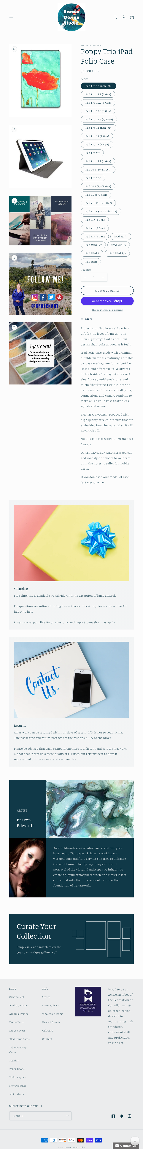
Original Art (16, 996)
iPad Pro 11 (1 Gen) (97, 144)
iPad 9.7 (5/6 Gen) (96, 194)
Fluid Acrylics (17, 1077)
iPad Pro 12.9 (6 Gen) (98, 94)
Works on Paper (19, 1005)
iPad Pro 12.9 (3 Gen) (98, 110)
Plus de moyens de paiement (107, 309)
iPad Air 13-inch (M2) (98, 203)
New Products (17, 1085)
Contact (47, 1038)
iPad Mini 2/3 (117, 253)
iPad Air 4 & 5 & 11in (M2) (101, 211)
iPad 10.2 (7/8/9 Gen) (98, 186)
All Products (16, 1094)
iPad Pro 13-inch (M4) (98, 85)
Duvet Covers (17, 1030)
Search (46, 996)
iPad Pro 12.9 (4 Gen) (98, 161)
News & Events (51, 1022)
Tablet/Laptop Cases (18, 1050)
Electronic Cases (19, 1038)
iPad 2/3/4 (120, 236)
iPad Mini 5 (118, 244)
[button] (11, 17)
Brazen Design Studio (75, 1147)
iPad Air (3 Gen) (95, 219)
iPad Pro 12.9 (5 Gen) (98, 102)
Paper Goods (17, 1068)
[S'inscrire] (67, 1115)
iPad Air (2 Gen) (95, 228)
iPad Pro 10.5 (93, 177)
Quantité (86, 269)
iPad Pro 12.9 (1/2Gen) (99, 119)
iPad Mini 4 (92, 253)
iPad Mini (91, 261)
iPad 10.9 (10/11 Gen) (98, 169)
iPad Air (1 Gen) (95, 236)
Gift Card (47, 1030)
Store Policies (50, 1005)
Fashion (14, 1060)
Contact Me (127, 1145)
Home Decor (17, 1022)
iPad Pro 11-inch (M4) (98, 127)
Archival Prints (18, 1013)
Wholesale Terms (52, 1013)
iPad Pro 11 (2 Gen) (97, 136)
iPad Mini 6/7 (93, 244)
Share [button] (88, 318)
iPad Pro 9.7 (92, 152)
